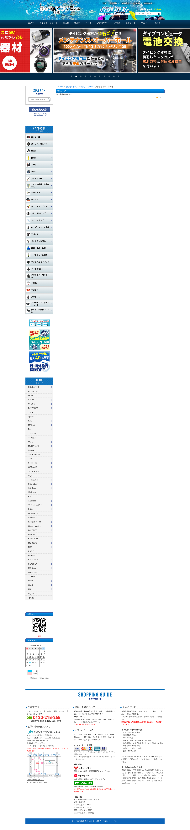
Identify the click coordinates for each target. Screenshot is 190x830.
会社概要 (136, 3)
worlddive (32, 572)
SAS (30, 421)
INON (30, 509)
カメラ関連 (35, 137)
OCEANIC (32, 467)
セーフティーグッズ (39, 206)
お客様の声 (147, 3)
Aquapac (32, 501)
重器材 (66, 23)
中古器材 (34, 290)
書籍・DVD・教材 (38, 248)
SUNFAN (32, 488)
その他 (157, 23)
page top (162, 97)
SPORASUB (33, 471)
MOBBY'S (32, 543)
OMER (31, 442)
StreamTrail (33, 517)
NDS (30, 547)
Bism (30, 429)
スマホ (117, 23)
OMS (30, 585)
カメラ (31, 23)
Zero (30, 458)
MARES (31, 425)
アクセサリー (103, 23)
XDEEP (31, 576)
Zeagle (31, 450)
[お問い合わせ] (146, 10)
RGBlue (31, 555)
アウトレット (36, 297)
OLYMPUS (33, 513)
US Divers (32, 568)
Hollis (30, 581)
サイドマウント (37, 269)
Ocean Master (34, 526)
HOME (60, 87)
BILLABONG (33, 538)
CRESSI (31, 404)
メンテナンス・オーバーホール (40, 304)
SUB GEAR (33, 484)
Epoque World (34, 522)
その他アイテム (71, 87)
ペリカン (32, 437)
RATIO (31, 551)
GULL (30, 395)
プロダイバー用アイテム (40, 276)
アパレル (34, 234)
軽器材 (77, 23)
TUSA (30, 412)
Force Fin (32, 463)
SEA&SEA (32, 564)
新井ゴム (32, 492)
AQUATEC (32, 593)
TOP (104, 3)
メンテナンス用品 (38, 241)
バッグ (34, 172)
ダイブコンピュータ (49, 23)
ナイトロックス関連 (39, 255)
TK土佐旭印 (33, 479)
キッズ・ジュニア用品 (40, 227)
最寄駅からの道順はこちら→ (38, 782)
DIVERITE (32, 530)
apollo (31, 416)
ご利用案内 (124, 3)
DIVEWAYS (33, 408)
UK (29, 589)
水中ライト (131, 23)
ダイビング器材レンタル (40, 311)
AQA (30, 475)
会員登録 (113, 3)
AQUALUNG (33, 391)
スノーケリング (37, 220)
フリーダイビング (38, 213)
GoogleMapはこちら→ (35, 780)
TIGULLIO (32, 433)
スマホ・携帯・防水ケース (40, 185)
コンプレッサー (86, 87)
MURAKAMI (33, 446)
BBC (30, 496)
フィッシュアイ (35, 505)
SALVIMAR (33, 560)
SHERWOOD (34, 454)
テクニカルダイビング (40, 262)
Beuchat (31, 534)
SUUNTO (32, 400)
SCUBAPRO (33, 387)
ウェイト (145, 23)
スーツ (89, 23)
